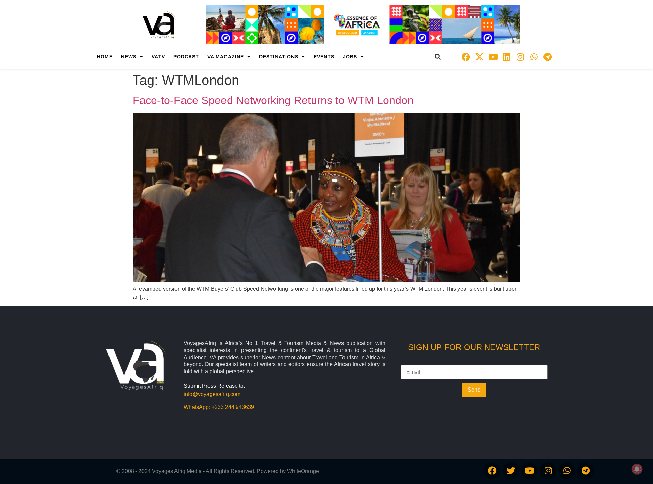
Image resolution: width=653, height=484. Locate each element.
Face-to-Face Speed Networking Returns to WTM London (273, 100)
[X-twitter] (479, 57)
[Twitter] (510, 470)
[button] (437, 57)
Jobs (350, 56)
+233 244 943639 (233, 407)
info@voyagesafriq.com (212, 394)
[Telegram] (547, 57)
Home (105, 56)
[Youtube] (493, 57)
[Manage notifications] (637, 469)
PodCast (186, 56)
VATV (158, 56)
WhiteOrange (303, 471)
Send (474, 390)
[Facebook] (466, 57)
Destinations (278, 56)
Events (324, 56)
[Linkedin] (507, 57)
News (128, 56)
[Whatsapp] (534, 57)
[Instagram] (520, 57)
